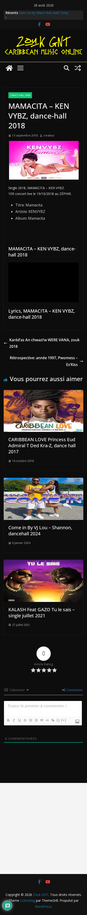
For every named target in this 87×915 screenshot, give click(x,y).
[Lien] (52, 720)
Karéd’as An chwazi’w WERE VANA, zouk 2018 (44, 343)
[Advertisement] (43, 828)
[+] (63, 720)
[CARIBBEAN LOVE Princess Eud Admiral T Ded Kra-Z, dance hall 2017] (43, 393)
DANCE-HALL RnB (20, 95)
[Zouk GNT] (9, 68)
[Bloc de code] (47, 720)
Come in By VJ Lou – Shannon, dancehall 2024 (40, 530)
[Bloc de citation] (41, 720)
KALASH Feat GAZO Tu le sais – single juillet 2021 (41, 612)
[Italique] (13, 720)
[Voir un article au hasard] (77, 68)
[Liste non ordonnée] (36, 720)
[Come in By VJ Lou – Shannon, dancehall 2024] (43, 481)
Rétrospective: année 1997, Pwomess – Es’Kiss (44, 361)
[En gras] (8, 720)
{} (58, 720)
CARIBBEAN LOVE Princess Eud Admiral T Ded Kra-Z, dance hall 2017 (42, 445)
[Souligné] (19, 720)
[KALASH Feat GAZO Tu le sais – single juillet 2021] (43, 563)
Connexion (74, 690)
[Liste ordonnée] (30, 720)
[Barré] (25, 720)
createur (49, 135)
